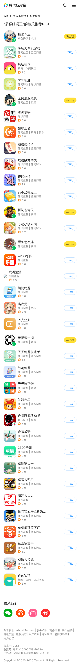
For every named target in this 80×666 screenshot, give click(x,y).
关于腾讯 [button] (9, 630)
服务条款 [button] (42, 630)
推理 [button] (33, 419)
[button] (15, 5)
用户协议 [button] (9, 638)
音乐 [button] (41, 132)
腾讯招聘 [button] (67, 630)
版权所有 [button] (21, 634)
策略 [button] (20, 579)
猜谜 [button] (33, 132)
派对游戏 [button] (39, 579)
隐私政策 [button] (47, 634)
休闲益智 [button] (23, 52)
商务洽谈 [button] (54, 630)
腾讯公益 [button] (9, 634)
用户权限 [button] (34, 634)
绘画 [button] (28, 579)
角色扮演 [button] (23, 419)
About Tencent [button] (25, 630)
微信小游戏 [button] (19, 15)
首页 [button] (6, 15)
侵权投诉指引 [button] (62, 634)
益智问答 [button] (36, 52)
